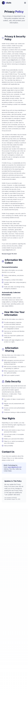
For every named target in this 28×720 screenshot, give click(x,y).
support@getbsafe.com (14, 467)
